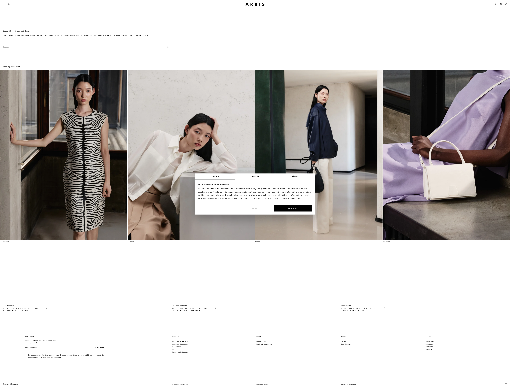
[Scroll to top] (506, 384)
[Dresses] (63, 155)
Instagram (429, 341)
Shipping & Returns (180, 341)
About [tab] (295, 176)
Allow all (293, 208)
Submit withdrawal (180, 352)
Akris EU (184, 384)
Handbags (386, 242)
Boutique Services (180, 344)
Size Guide (176, 347)
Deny (254, 208)
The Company (346, 344)
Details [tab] (255, 176)
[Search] (168, 47)
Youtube (428, 349)
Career (344, 341)
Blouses (131, 242)
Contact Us (261, 341)
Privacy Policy (53, 357)
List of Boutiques (264, 344)
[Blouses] (191, 155)
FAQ (173, 349)
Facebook (429, 344)
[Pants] (319, 155)
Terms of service (348, 384)
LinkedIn (429, 347)
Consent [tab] (215, 176)
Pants (257, 242)
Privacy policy (262, 384)
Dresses (6, 242)
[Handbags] (446, 155)
